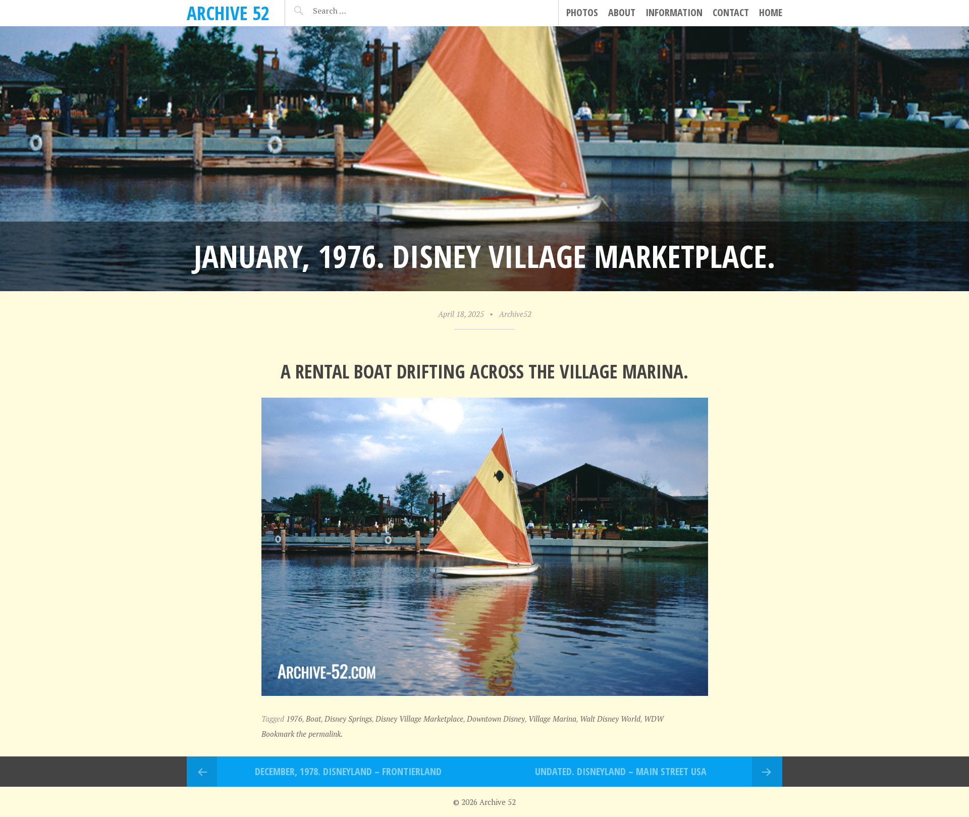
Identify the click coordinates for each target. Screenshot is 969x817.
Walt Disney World (610, 719)
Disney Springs (348, 719)
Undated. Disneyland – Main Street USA (621, 771)
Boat (313, 719)
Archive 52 (228, 13)
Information (674, 12)
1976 (294, 719)
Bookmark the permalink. (302, 734)
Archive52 (515, 314)
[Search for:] (354, 10)
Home (770, 12)
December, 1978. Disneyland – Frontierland (348, 771)
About (621, 12)
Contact (731, 12)
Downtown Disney (496, 719)
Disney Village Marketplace (419, 719)
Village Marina (552, 719)
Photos (582, 12)
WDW (654, 719)
